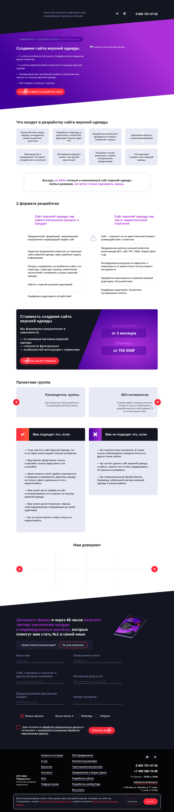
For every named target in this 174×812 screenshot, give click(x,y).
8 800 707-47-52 (147, 14)
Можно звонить (34, 715)
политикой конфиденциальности (55, 801)
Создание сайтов (48, 39)
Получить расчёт (101, 730)
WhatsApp (86, 715)
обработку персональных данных (62, 727)
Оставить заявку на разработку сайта (40, 91)
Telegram (105, 715)
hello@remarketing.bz (146, 782)
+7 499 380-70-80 (146, 771)
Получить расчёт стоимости (39, 360)
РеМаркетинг (26, 39)
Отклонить (132, 801)
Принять (150, 801)
